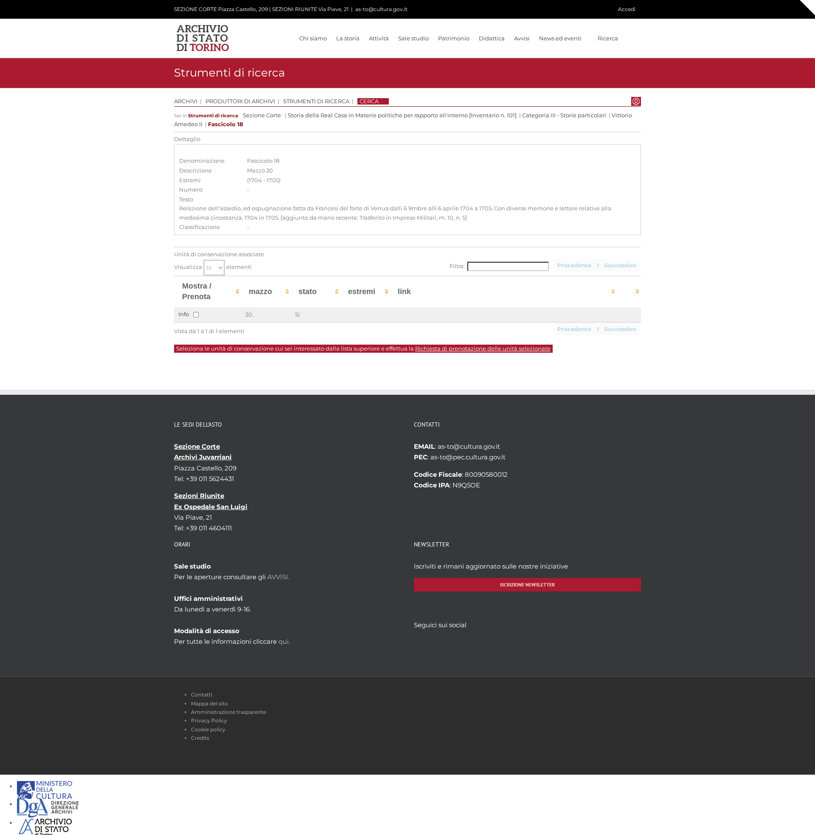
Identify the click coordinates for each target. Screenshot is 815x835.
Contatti (201, 694)
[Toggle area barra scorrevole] (807, 7)
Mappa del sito (209, 703)
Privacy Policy (209, 720)
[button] (629, 38)
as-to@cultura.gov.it (381, 9)
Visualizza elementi (213, 267)
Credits (200, 738)
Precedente (574, 265)
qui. (284, 641)
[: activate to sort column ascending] (629, 291)
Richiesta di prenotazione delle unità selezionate (483, 348)
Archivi (185, 101)
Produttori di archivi (240, 101)
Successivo (620, 265)
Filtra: (457, 266)
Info (183, 314)
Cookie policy (208, 729)
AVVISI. (278, 577)
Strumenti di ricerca (316, 101)
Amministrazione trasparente (228, 712)
